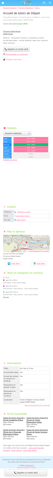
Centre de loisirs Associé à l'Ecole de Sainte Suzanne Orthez (37, 432)
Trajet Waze (15, 264)
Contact (33, 468)
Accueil (3, 3)
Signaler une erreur (10, 160)
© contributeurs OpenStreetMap (40, 236)
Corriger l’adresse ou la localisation (39, 251)
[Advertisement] (26, 94)
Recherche (50, 3)
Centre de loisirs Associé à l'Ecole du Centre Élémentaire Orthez (37, 420)
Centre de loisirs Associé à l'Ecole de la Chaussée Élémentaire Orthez (13, 432)
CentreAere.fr (29, 465)
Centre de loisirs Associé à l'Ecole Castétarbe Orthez (13, 419)
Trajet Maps (40, 264)
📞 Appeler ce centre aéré (26, 473)
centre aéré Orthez (30, 450)
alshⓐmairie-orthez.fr (23, 216)
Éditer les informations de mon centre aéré (37, 405)
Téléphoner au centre (23, 212)
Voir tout (6, 297)
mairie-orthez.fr (21, 220)
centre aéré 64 (16, 450)
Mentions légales (23, 468)
